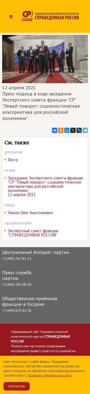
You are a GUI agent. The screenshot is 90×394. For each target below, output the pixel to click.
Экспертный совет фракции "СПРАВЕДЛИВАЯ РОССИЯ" (33, 232)
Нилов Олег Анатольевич (30, 212)
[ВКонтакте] (54, 130)
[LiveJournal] (79, 130)
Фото (13, 159)
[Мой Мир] (66, 130)
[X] (73, 130)
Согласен (16, 386)
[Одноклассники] (60, 130)
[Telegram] (85, 130)
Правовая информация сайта (49, 375)
